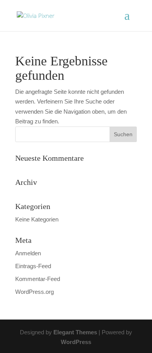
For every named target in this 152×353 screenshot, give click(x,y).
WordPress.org (34, 291)
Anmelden (28, 253)
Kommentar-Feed (37, 279)
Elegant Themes (75, 332)
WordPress (76, 342)
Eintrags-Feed (33, 266)
